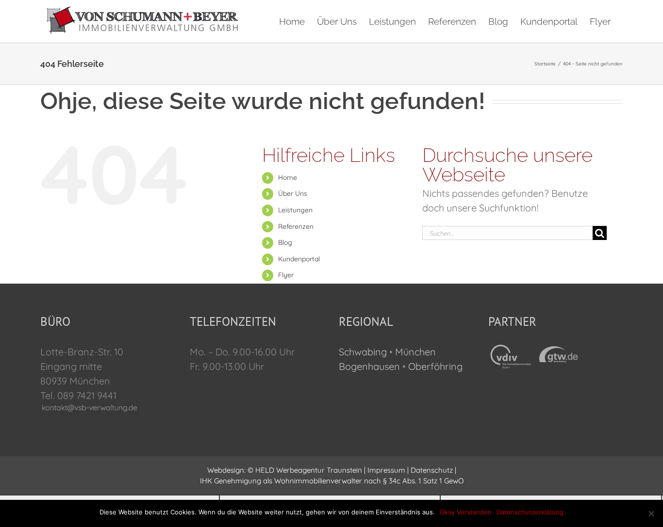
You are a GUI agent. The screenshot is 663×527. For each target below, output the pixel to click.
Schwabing (363, 352)
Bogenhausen (369, 366)
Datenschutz (432, 470)
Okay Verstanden (466, 512)
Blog (285, 242)
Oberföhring (435, 366)
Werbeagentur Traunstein (319, 470)
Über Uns (292, 193)
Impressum (386, 470)
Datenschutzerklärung (530, 512)
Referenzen (296, 226)
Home (287, 177)
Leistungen (295, 210)
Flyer (286, 275)
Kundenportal (299, 259)
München (415, 352)
